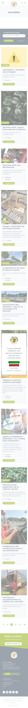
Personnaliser (14, 368)
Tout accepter (14, 362)
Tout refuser (14, 365)
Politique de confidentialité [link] (14, 370)
